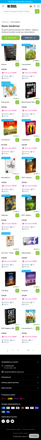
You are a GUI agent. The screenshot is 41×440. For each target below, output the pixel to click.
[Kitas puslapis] (33, 350)
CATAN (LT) (5, 140)
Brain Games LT (23, 436)
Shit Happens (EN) (7, 328)
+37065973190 (9, 366)
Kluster (4, 64)
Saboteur (4, 215)
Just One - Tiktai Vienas (7, 253)
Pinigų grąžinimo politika (13, 429)
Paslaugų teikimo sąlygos (20, 433)
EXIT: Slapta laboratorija (26, 215)
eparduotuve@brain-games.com (14, 372)
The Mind (4, 291)
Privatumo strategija (28, 429)
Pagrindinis (5, 22)
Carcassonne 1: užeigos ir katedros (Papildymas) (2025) (28, 328)
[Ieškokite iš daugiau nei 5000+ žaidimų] (37, 11)
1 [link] (7, 350)
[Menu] (4, 6)
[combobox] (20, 11)
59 (28, 350)
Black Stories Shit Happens (28, 102)
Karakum (25, 291)
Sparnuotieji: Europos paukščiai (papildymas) (28, 253)
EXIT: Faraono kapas (26, 178)
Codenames (26, 140)
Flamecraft (5, 102)
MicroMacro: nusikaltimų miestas (5, 178)
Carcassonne (26, 64)
